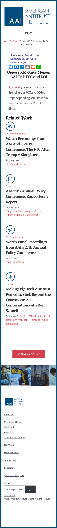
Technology (11, 320)
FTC (7, 164)
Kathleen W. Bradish (29, 316)
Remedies (35, 320)
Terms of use (9, 495)
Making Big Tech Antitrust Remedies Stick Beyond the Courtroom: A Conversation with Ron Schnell (28, 299)
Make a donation (29, 354)
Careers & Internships (14, 437)
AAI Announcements (15, 134)
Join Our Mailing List (14, 475)
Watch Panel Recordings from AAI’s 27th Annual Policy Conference (26, 247)
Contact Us (9, 468)
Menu (28, 33)
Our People (9, 427)
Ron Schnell (45, 316)
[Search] (30, 489)
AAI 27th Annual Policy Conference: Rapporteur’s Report (27, 196)
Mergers (29, 211)
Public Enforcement (28, 215)
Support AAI (10, 460)
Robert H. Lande (33, 55)
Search (7, 483)
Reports (9, 186)
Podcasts (10, 284)
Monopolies (23, 320)
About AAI (9, 414)
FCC (26, 62)
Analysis (13, 87)
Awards (7, 432)
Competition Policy (19, 59)
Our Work (14, 41)
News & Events (11, 452)
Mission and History (14, 422)
